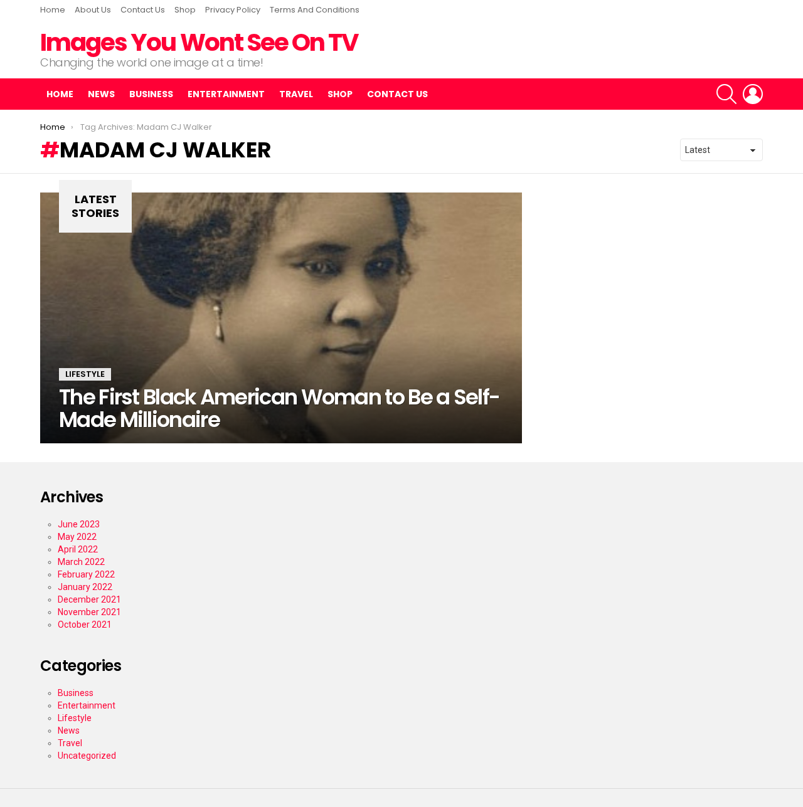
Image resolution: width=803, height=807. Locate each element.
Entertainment (226, 94)
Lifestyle (85, 374)
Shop (185, 10)
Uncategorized (87, 756)
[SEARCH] (726, 94)
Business (151, 94)
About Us (93, 10)
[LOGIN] (753, 94)
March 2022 (81, 562)
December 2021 (89, 599)
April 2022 (78, 549)
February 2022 (86, 574)
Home (52, 10)
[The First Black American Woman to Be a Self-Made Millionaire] (281, 318)
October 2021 (85, 625)
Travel (296, 94)
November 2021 (89, 612)
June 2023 (79, 524)
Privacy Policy (232, 10)
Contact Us (142, 10)
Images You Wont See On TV (199, 42)
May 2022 (77, 537)
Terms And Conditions (314, 10)
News (101, 94)
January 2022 (85, 587)
